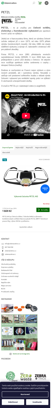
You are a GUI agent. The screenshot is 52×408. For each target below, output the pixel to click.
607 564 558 (9, 247)
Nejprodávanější (41, 147)
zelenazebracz (10, 254)
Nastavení (25, 394)
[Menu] (46, 3)
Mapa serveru (6, 286)
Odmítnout (13, 402)
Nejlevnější (19, 147)
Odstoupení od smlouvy (10, 273)
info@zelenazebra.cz (12, 244)
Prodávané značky (8, 292)
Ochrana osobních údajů (10, 276)
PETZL (23, 17)
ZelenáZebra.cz (10, 251)
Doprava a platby (7, 267)
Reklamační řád (6, 270)
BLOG (3, 289)
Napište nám (5, 282)
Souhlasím (37, 402)
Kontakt (4, 279)
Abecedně (6, 152)
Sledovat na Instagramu (21, 354)
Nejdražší (29, 147)
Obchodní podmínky (8, 264)
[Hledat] (33, 3)
